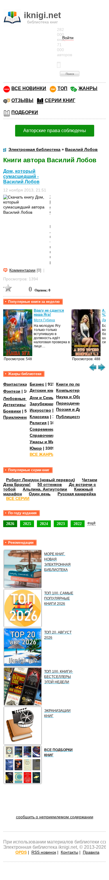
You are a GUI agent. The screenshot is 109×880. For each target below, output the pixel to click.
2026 (10, 523)
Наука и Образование (78, 396)
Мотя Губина (44, 320)
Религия (38, 422)
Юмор (36, 448)
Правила (91, 852)
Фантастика (15, 384)
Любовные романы (23, 398)
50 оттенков (49, 484)
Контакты (69, 852)
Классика (39, 416)
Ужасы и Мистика (48, 441)
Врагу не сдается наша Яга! (49, 312)
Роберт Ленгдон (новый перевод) (40, 479)
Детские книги (44, 390)
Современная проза (50, 429)
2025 (27, 523)
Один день (40, 493)
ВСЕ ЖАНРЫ (42, 454)
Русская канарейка (77, 493)
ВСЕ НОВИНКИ (28, 88)
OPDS (21, 852)
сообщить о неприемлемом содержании (54, 817)
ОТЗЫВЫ (22, 100)
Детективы (14, 404)
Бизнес (37, 384)
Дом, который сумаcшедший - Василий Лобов (21, 176)
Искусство (40, 410)
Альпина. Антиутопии (45, 489)
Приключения (17, 417)
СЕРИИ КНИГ (60, 100)
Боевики (12, 411)
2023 (61, 523)
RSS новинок (43, 852)
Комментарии (22, 270)
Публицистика (71, 416)
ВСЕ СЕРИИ (17, 498)
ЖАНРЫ (87, 88)
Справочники (43, 435)
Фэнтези (11, 391)
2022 (78, 523)
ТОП (62, 88)
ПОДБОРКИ (24, 112)
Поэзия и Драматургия (79, 409)
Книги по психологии (78, 384)
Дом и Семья (43, 397)
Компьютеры (69, 390)
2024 (44, 523)
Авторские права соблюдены (54, 130)
